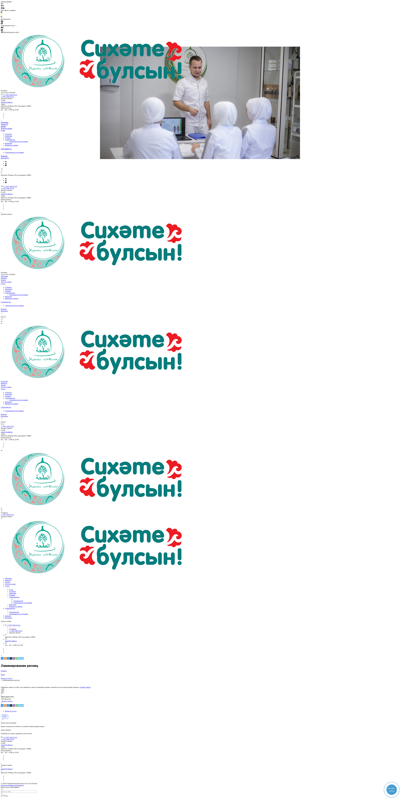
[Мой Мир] (8, 658)
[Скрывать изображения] (2, 24)
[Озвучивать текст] (2, 28)
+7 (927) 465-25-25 (10, 95)
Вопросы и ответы (11, 145)
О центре (8, 134)
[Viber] (13, 658)
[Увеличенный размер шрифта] (2, 8)
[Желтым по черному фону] (1, 15)
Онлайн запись (85, 687)
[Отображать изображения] (2, 21)
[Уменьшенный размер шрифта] (2, 3)
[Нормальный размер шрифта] (2, 6)
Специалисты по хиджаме (18, 141)
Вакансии (8, 143)
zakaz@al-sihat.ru (7, 102)
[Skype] (19, 658)
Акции (3, 127)
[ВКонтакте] (6, 161)
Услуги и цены (6, 128)
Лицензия (8, 136)
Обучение (4, 123)
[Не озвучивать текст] (2, 30)
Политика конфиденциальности (12, 785)
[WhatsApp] (16, 658)
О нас (3, 130)
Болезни (4, 156)
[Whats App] (6, 165)
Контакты (5, 158)
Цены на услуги (10, 711)
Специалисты (10, 140)
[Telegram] (5, 163)
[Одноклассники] (5, 658)
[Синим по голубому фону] (1, 17)
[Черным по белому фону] (1, 13)
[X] (11, 658)
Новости (4, 125)
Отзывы (8, 138)
